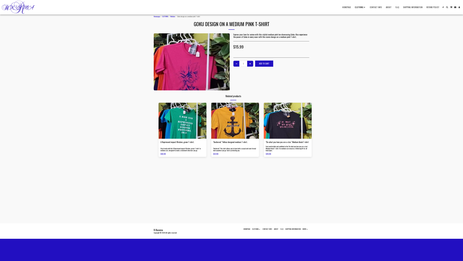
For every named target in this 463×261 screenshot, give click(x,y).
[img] (182, 121)
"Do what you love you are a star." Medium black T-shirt (287, 142)
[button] (443, 7)
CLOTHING (165, 16)
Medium (172, 16)
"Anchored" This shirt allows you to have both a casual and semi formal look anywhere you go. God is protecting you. (234, 149)
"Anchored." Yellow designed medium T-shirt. (230, 142)
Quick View (182, 137)
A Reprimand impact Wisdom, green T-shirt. (177, 142)
